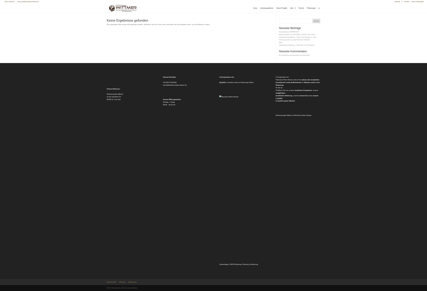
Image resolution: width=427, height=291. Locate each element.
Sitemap (122, 282)
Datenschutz (111, 282)
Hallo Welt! (306, 55)
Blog (280, 42)
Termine (301, 8)
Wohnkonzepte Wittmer (284, 115)
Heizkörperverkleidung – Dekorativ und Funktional (296, 45)
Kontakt (406, 1)
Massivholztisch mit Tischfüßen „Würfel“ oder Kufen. (297, 34)
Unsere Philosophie (417, 1)
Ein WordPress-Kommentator (289, 55)
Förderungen (311, 8)
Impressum (132, 282)
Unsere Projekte (281, 8)
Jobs (291, 8)
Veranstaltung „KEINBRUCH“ (289, 32)
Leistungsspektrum (266, 8)
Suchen (316, 21)
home (255, 8)
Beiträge (397, 1)
